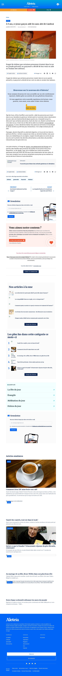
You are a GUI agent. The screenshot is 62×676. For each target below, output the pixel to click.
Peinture (30, 179)
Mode (9, 502)
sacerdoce (10, 528)
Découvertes (9, 644)
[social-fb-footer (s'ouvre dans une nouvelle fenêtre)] (29, 664)
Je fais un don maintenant (16, 240)
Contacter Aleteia (16, 671)
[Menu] (12, 4)
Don (24, 646)
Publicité (25, 648)
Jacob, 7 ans (21, 150)
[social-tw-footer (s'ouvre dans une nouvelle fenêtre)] (32, 664)
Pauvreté (23, 179)
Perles (7, 17)
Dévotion (10, 582)
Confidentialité (35, 671)
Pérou (9, 461)
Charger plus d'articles (31, 324)
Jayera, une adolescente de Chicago (37, 147)
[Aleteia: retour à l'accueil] (31, 3)
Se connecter (31, 658)
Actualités (8, 637)
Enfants (9, 179)
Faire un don (30, 108)
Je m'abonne (14, 10)
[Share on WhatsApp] (55, 73)
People (9, 556)
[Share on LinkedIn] (47, 73)
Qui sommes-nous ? (23, 668)
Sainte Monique (35, 6)
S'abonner (31, 654)
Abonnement (26, 644)
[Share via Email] (52, 73)
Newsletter (25, 637)
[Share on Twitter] (50, 73)
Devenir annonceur (43, 668)
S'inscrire (11, 216)
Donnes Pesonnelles (26, 671)
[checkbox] (10, 426)
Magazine (25, 641)
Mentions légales (33, 668)
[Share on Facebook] (44, 73)
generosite (16, 179)
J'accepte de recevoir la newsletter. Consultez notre (22, 212)
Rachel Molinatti (22, 27)
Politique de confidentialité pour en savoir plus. (22, 212)
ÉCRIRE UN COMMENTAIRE (31, 271)
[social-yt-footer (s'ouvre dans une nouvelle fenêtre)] (26, 664)
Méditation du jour (16, 401)
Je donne (30, 10)
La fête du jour (14, 390)
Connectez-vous (37, 266)
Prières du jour (14, 406)
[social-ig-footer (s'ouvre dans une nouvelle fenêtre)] (35, 664)
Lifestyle (8, 639)
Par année (42, 637)
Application (25, 639)
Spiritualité (8, 641)
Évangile (12, 395)
